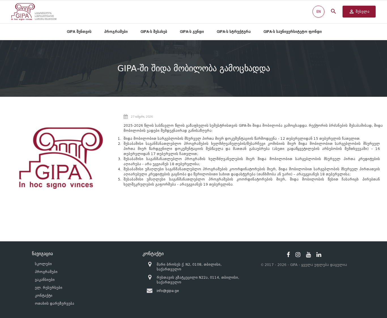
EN (318, 11)
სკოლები (43, 264)
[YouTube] (308, 254)
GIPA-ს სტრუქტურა (234, 31)
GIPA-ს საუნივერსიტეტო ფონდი (292, 31)
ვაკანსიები (45, 280)
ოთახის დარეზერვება (54, 303)
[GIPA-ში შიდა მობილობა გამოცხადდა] (61, 158)
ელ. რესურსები (48, 287)
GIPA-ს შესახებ (154, 31)
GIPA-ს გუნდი (192, 31)
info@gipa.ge (168, 291)
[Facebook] (288, 254)
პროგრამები (116, 31)
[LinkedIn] (318, 254)
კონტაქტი (43, 295)
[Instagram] (297, 254)
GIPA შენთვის (79, 31)
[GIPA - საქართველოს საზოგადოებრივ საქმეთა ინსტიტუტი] (34, 11)
